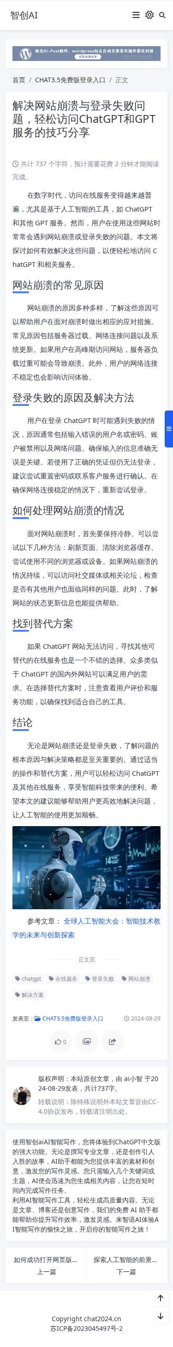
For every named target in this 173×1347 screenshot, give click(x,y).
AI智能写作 (60, 1141)
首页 (18, 79)
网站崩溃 (138, 979)
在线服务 (66, 979)
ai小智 (134, 1078)
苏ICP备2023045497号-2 (86, 1328)
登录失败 (102, 979)
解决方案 (32, 995)
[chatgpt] (86, 52)
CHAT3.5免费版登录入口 (70, 79)
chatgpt (30, 979)
